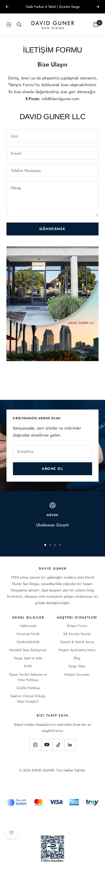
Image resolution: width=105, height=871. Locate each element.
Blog (77, 658)
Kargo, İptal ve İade (28, 658)
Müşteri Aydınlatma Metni (77, 650)
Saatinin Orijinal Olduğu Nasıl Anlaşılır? (28, 698)
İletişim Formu (77, 625)
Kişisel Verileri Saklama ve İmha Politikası (28, 677)
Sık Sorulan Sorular (77, 633)
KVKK (28, 666)
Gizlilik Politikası (28, 687)
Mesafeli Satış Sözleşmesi (28, 650)
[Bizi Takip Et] (35, 745)
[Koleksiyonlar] (19, 24)
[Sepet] (96, 24)
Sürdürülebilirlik (28, 641)
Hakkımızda (28, 625)
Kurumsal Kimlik (28, 633)
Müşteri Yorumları (77, 674)
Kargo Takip (77, 666)
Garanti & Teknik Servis (77, 641)
